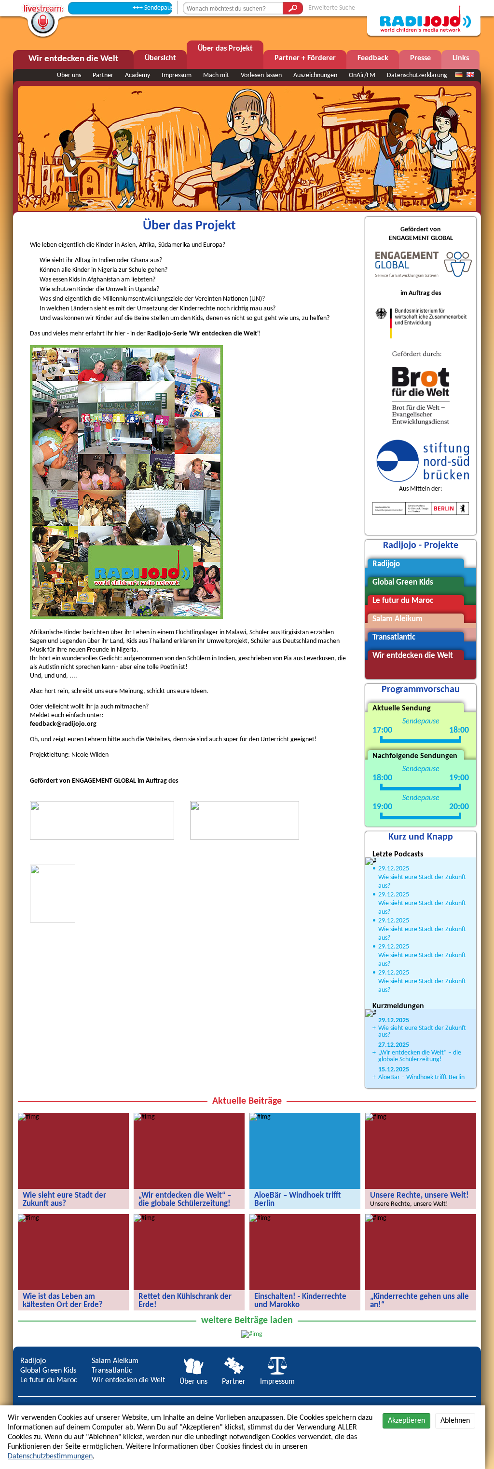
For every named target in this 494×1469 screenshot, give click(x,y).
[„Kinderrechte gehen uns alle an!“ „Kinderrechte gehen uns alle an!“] (375, 1218)
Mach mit (216, 75)
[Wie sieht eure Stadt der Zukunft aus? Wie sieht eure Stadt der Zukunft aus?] (28, 1117)
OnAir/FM (362, 75)
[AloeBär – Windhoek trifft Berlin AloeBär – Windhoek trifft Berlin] (260, 1117)
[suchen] (293, 8)
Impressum (177, 75)
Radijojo (33, 1361)
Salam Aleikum (115, 1361)
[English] (470, 75)
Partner (103, 75)
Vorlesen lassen (261, 75)
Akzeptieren (406, 1421)
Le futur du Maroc (48, 1380)
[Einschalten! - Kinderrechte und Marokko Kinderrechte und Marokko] (260, 1218)
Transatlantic (112, 1371)
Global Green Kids (48, 1371)
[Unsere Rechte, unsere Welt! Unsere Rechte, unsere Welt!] (375, 1117)
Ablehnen (455, 1421)
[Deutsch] (459, 75)
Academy (137, 75)
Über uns (69, 75)
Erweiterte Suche (331, 8)
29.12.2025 (393, 868)
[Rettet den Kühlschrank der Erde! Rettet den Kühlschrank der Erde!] (144, 1218)
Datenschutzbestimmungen (50, 1456)
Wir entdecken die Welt (128, 1380)
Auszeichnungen (315, 75)
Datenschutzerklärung (417, 75)
